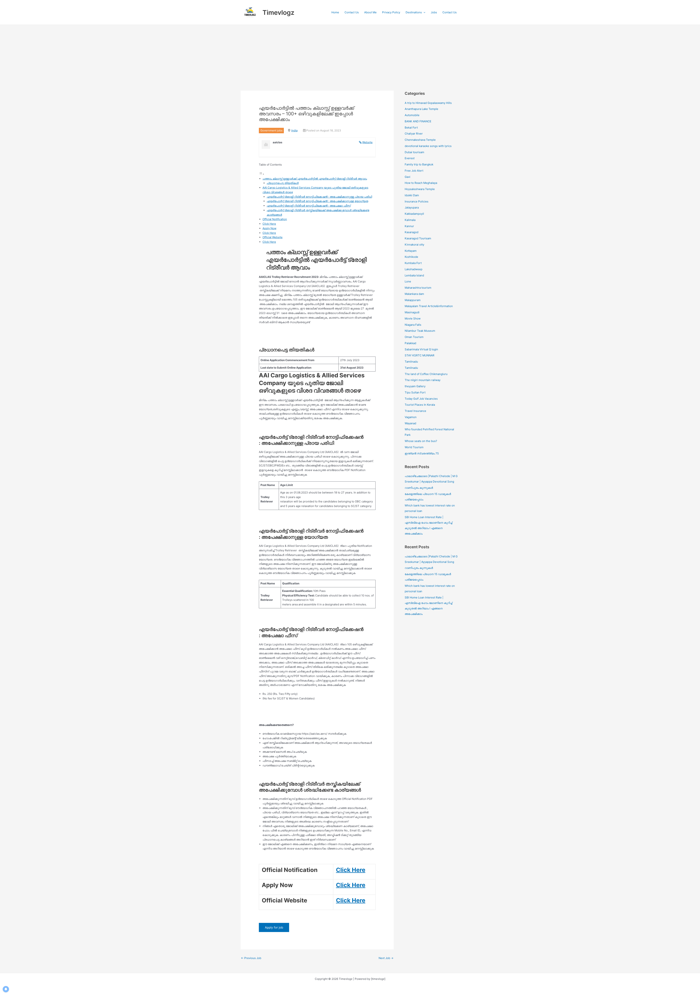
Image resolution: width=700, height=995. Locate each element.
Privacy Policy (391, 12)
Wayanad (410, 423)
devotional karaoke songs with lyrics (428, 146)
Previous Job (251, 958)
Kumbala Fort (413, 263)
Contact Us (352, 12)
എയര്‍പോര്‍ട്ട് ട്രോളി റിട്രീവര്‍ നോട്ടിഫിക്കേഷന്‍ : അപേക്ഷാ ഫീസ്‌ (309, 205)
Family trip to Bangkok (419, 164)
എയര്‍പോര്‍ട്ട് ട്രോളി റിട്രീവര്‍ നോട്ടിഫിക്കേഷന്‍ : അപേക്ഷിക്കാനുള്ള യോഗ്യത (317, 201)
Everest (410, 158)
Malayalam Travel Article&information (429, 306)
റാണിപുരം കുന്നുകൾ (419, 487)
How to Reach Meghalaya (421, 183)
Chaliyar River (414, 133)
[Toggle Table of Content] (261, 174)
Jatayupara (412, 207)
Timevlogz (278, 12)
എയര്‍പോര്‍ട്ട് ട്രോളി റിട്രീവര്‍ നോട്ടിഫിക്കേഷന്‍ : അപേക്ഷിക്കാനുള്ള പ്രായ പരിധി (319, 196)
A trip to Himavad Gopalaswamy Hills (428, 103)
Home (335, 12)
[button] (423, 12)
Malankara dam (414, 294)
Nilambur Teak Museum (420, 330)
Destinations (414, 12)
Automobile (412, 115)
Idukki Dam (412, 195)
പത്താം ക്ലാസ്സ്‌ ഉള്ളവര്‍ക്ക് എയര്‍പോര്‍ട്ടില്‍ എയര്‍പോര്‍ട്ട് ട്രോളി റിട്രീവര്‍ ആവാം (314, 178)
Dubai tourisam (414, 152)
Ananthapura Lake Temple (421, 109)
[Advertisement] (350, 52)
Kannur (409, 226)
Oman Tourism (414, 337)
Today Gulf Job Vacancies (421, 398)
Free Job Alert (414, 170)
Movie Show (413, 318)
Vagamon (411, 417)
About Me (370, 12)
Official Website (272, 237)
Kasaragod (411, 232)
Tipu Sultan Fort (415, 392)
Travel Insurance (415, 411)
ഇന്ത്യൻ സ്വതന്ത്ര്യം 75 (422, 453)
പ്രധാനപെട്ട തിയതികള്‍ (283, 183)
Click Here (269, 223)
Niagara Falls (413, 324)
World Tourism (414, 447)
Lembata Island (414, 275)
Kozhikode (411, 257)
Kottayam (411, 250)
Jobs (434, 12)
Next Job (386, 958)
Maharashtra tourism (418, 287)
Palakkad (410, 343)
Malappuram (413, 300)
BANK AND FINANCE (418, 121)
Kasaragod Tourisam (418, 238)
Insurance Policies (416, 201)
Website (367, 142)
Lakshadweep (413, 269)
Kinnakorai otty (414, 244)
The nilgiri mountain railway (422, 380)
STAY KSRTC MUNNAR (419, 355)
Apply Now (269, 228)
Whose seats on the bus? (421, 441)
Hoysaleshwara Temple (420, 189)
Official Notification (274, 219)
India (294, 130)
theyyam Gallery (415, 386)
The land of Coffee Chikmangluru (426, 374)
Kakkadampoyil (414, 213)
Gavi (407, 177)
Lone (408, 281)
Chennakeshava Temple (420, 139)
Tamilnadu (411, 361)
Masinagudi (412, 312)
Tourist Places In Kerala (420, 404)
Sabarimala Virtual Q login (421, 349)
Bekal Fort (411, 127)
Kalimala (410, 220)
